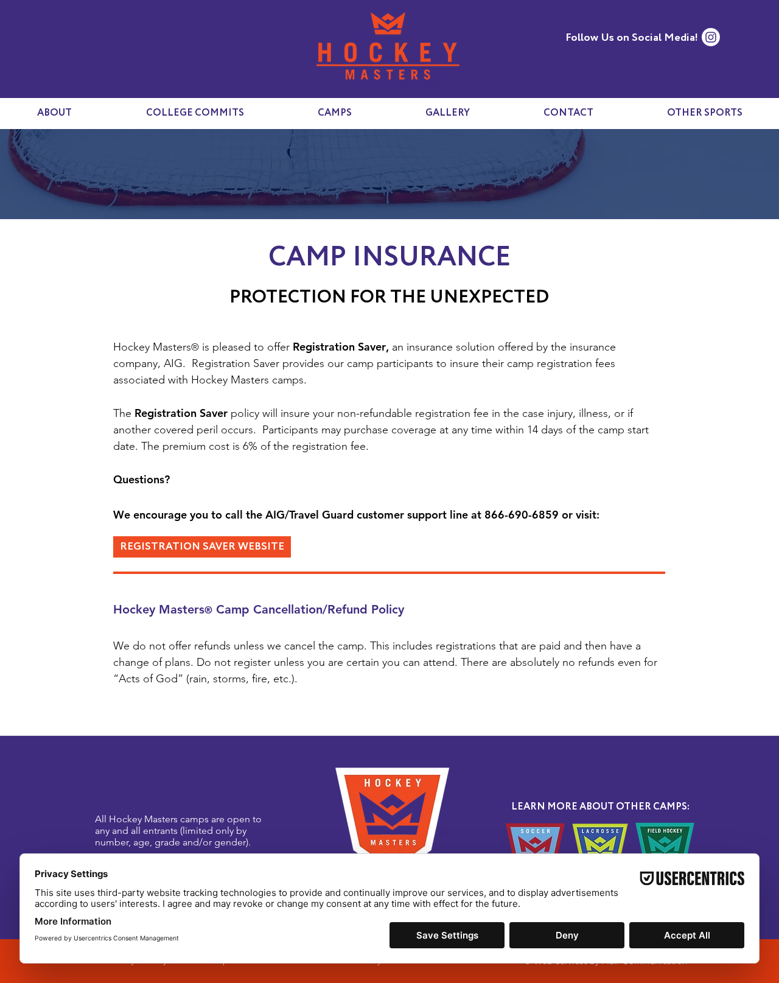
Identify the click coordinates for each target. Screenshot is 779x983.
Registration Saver (339, 347)
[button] (704, 113)
